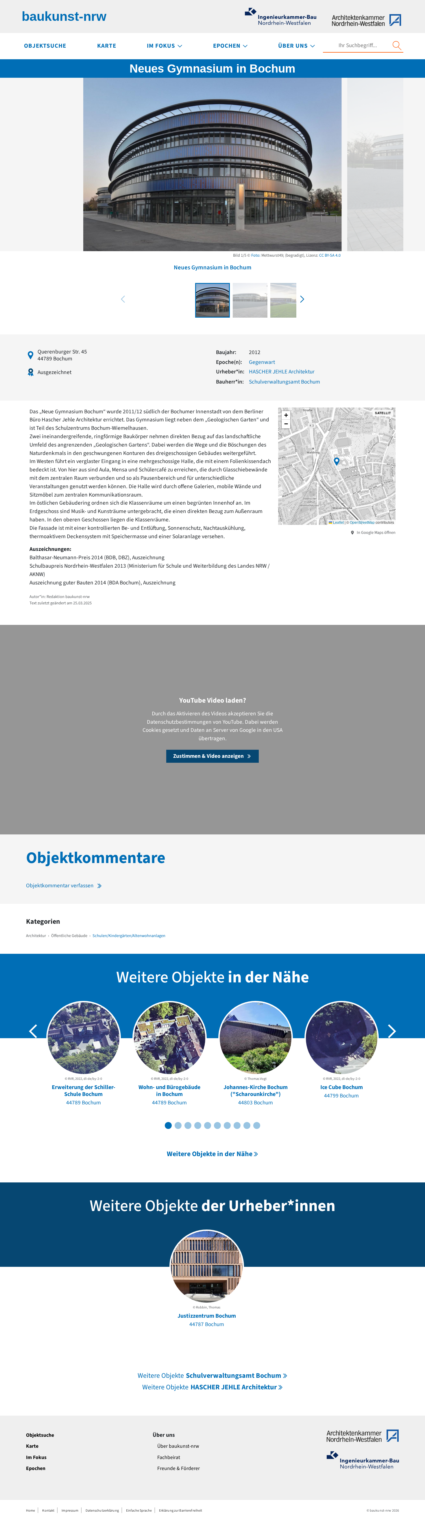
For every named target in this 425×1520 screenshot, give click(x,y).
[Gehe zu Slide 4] (197, 1125)
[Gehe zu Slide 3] (187, 1125)
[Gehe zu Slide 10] (256, 1125)
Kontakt (48, 1510)
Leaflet (338, 522)
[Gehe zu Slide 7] (227, 1125)
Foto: (255, 255)
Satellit (383, 413)
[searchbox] (357, 45)
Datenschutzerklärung (102, 1510)
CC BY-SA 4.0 (330, 255)
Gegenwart (262, 362)
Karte (32, 1446)
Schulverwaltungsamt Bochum (284, 382)
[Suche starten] (397, 45)
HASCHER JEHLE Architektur (282, 372)
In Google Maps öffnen (376, 532)
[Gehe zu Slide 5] (207, 1125)
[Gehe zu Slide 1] (168, 1125)
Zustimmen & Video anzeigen (208, 756)
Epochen (35, 1468)
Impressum (70, 1510)
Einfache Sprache (139, 1510)
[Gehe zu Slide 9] (246, 1125)
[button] (302, 299)
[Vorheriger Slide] (33, 1031)
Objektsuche (40, 1435)
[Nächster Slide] (392, 1031)
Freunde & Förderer (178, 1468)
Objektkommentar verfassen (60, 886)
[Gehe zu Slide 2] (178, 1125)
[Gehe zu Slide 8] (237, 1125)
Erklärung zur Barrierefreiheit (180, 1510)
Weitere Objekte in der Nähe (209, 1154)
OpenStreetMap (362, 522)
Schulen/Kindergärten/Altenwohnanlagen (129, 936)
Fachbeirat (168, 1457)
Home (30, 1510)
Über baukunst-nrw (178, 1446)
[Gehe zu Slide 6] (217, 1125)
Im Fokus (36, 1457)
